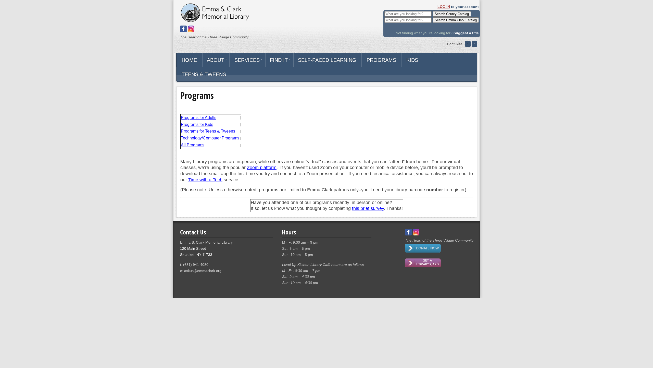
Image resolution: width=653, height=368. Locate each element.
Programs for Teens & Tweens (208, 131)
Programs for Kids (197, 124)
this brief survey (368, 208)
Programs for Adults (198, 117)
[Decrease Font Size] (468, 46)
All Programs (192, 145)
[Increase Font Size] (474, 46)
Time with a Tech (205, 179)
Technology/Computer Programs (210, 138)
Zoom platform (262, 167)
